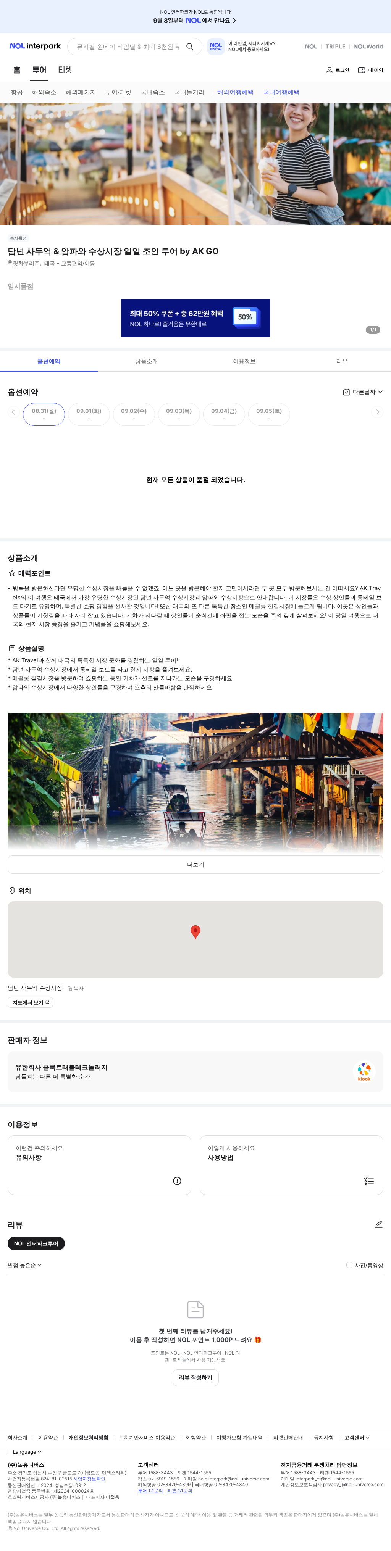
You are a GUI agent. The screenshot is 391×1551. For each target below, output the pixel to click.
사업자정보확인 (89, 1479)
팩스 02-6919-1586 (158, 1479)
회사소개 (17, 1437)
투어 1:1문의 (150, 1490)
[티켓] (64, 70)
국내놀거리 (189, 92)
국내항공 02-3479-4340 (221, 1484)
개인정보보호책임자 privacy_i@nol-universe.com (332, 1484)
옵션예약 (48, 361)
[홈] (17, 70)
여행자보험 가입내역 (240, 1437)
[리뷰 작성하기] (378, 1224)
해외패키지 (81, 92)
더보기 (195, 864)
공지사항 (324, 1437)
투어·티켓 (118, 92)
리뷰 (342, 361)
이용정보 (244, 361)
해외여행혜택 (235, 92)
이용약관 (48, 1437)
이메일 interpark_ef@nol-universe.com (321, 1479)
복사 (79, 988)
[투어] (39, 70)
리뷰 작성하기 (195, 1377)
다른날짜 (364, 391)
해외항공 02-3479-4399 (164, 1484)
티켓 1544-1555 (194, 1472)
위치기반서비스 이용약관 (147, 1437)
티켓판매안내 (288, 1437)
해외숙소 (44, 92)
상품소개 (146, 361)
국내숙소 (153, 92)
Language (24, 1452)
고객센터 (354, 1437)
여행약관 (196, 1437)
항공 (17, 92)
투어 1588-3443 (155, 1472)
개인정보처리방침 (88, 1437)
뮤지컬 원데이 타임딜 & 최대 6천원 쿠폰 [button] (128, 46)
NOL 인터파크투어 (36, 1243)
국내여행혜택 (281, 92)
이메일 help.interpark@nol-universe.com (226, 1479)
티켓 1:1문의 (179, 1490)
